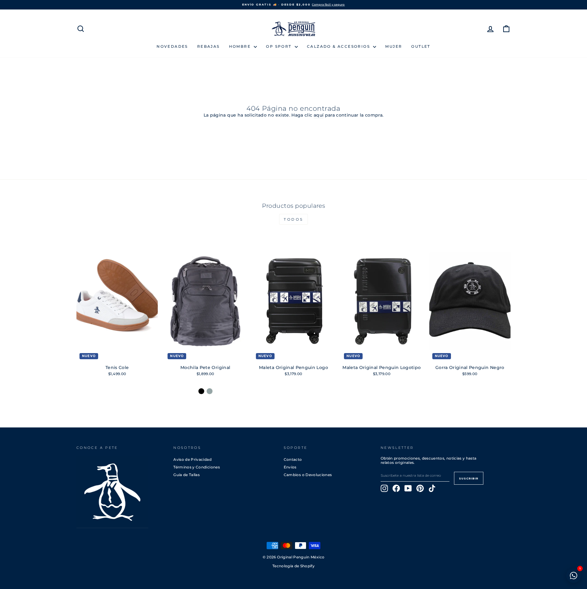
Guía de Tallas (186, 474)
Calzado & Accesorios (339, 46)
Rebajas (208, 46)
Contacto (293, 459)
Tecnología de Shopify (293, 566)
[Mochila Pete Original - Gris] (209, 391)
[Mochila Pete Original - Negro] (201, 391)
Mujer (393, 46)
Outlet (420, 46)
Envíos (290, 467)
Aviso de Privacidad (192, 459)
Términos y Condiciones (196, 467)
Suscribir (468, 478)
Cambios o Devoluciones (308, 474)
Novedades (172, 46)
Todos (293, 219)
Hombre (241, 46)
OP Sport (279, 46)
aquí (318, 115)
